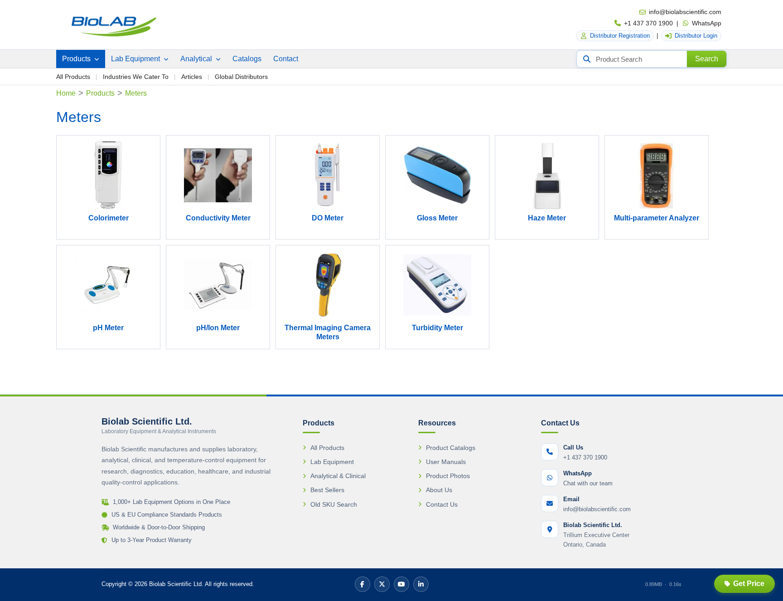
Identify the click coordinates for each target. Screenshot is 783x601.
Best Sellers (327, 490)
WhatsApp (706, 23)
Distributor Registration (620, 35)
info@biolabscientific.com (685, 11)
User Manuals (446, 461)
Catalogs (246, 59)
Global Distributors (241, 76)
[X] (382, 584)
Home (66, 93)
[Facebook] (362, 584)
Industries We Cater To (136, 76)
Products (77, 59)
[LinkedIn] (421, 584)
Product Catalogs (450, 447)
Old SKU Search (333, 504)
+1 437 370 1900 (648, 23)
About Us (439, 490)
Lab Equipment (136, 59)
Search (706, 59)
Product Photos (448, 475)
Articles (191, 76)
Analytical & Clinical (338, 475)
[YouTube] (401, 584)
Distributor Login (696, 35)
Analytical (197, 59)
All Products (73, 76)
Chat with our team (588, 483)
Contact (285, 59)
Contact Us (442, 504)
